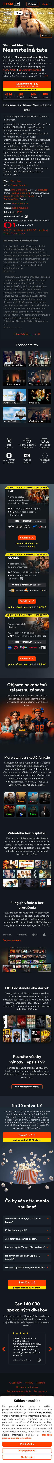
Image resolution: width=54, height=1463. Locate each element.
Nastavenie (27, 1457)
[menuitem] (46, 36)
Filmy (18, 13)
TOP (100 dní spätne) (14, 233)
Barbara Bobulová (21, 193)
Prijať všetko (27, 1444)
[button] (3, 1349)
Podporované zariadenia (19, 1391)
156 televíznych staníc (30, 69)
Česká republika (20, 207)
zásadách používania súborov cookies (27, 1436)
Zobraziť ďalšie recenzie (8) (27, 334)
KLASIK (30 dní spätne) (36, 230)
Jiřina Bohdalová (18, 189)
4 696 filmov (9, 69)
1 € (46, 76)
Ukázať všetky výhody (27, 1086)
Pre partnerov (40, 1391)
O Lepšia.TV (15, 1382)
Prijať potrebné (27, 1450)
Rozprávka (16, 181)
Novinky (29, 1382)
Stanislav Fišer (10, 199)
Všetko (7, 13)
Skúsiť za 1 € (27, 1135)
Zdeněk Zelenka (18, 185)
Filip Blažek (42, 189)
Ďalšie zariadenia (12, 940)
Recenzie (40, 1382)
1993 (19, 212)
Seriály (29, 13)
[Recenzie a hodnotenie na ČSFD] (26, 216)
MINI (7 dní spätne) (13, 230)
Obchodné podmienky (27, 1387)
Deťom (40, 13)
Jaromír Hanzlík (11, 196)
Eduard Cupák (27, 196)
